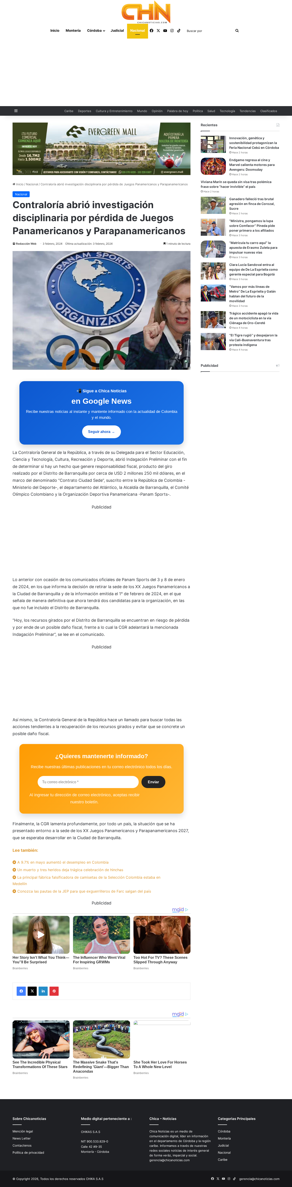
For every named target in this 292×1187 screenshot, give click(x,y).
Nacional (137, 30)
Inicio (54, 30)
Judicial (117, 30)
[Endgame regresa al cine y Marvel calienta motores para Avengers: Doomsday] (213, 166)
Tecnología (227, 111)
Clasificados (268, 111)
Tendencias (248, 111)
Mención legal (23, 1131)
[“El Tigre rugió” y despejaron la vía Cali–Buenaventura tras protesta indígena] (213, 341)
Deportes (84, 111)
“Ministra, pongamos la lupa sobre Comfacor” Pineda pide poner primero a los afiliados (252, 225)
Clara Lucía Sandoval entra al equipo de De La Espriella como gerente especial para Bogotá (253, 269)
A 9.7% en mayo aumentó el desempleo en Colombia (62, 862)
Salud (211, 111)
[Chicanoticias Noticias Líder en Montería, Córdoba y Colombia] (146, 11)
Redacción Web (26, 243)
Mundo (142, 111)
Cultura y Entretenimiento (114, 111)
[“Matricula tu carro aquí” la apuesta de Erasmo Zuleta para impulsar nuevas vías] (213, 249)
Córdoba (94, 30)
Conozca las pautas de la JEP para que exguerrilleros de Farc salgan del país (83, 891)
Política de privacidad (28, 1152)
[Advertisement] (146, 72)
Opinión (157, 111)
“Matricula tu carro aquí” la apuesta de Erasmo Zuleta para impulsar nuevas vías (253, 247)
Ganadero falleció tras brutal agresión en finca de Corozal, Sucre (252, 203)
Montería (73, 30)
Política (198, 111)
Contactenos (22, 1145)
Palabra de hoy (177, 111)
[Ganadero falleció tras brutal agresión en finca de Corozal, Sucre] (213, 205)
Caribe (68, 111)
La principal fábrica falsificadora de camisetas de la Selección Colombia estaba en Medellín (86, 880)
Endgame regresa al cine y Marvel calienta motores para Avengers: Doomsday (252, 164)
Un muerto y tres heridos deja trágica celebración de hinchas (69, 869)
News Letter (22, 1138)
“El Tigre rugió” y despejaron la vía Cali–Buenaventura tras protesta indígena (253, 340)
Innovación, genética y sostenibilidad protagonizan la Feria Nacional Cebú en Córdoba (254, 142)
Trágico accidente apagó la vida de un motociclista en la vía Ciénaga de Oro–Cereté (253, 318)
